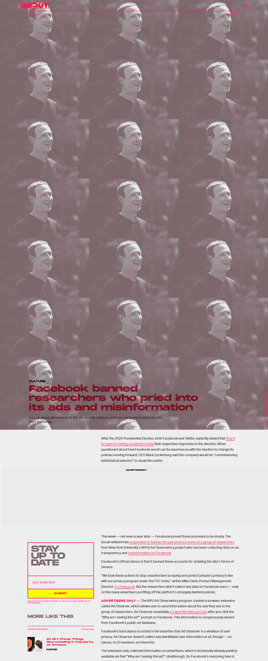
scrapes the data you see (188, 611)
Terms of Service (80, 601)
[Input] (35, 5)
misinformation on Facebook (149, 553)
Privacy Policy (34, 603)
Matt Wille (34, 14)
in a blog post (125, 586)
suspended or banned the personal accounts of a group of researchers (181, 542)
